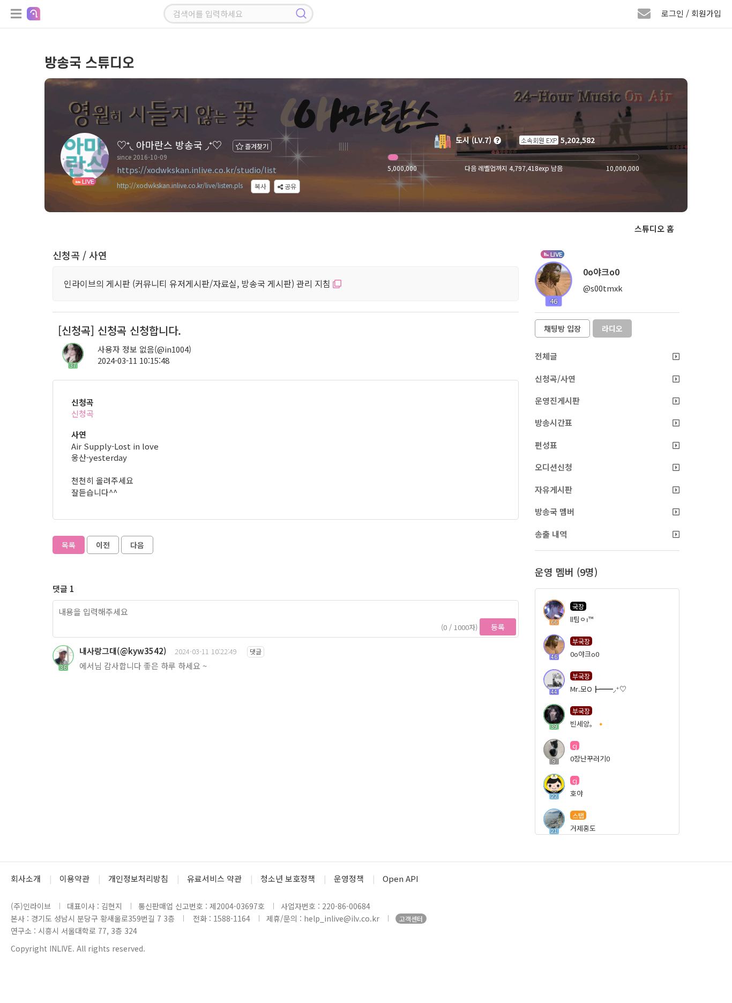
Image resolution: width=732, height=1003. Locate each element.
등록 (498, 627)
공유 (289, 186)
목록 (69, 545)
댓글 (256, 651)
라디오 (612, 328)
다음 (137, 545)
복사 (260, 186)
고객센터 (411, 918)
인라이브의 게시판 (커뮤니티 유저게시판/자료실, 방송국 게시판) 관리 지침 (198, 283)
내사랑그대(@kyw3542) (123, 650)
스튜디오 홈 (654, 228)
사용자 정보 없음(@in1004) (144, 349)
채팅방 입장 (562, 328)
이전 (103, 545)
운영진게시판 (557, 400)
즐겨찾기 (255, 146)
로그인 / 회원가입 (691, 13)
